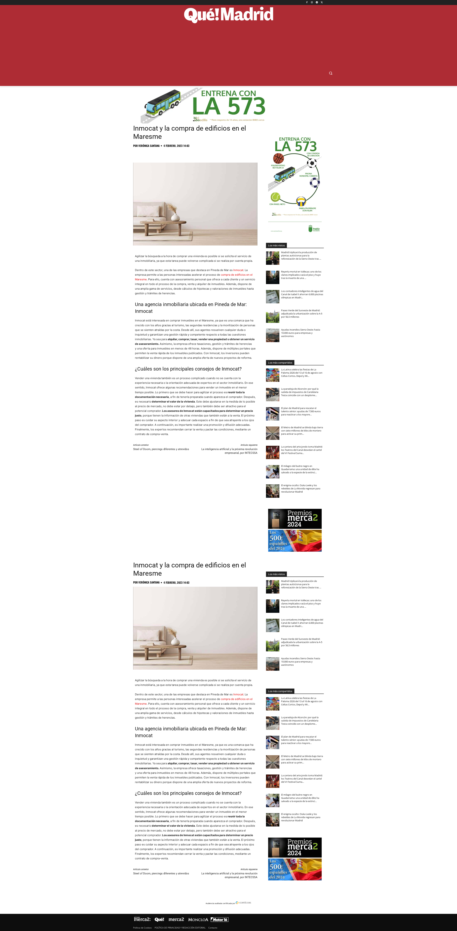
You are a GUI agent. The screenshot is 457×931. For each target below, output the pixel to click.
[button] (330, 73)
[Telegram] (317, 3)
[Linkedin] (177, 153)
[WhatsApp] (161, 153)
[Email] (186, 153)
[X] (322, 3)
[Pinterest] (153, 153)
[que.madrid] (228, 15)
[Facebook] (307, 3)
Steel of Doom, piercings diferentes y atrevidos (161, 449)
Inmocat (238, 270)
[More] (194, 153)
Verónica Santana (149, 145)
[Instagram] (312, 3)
